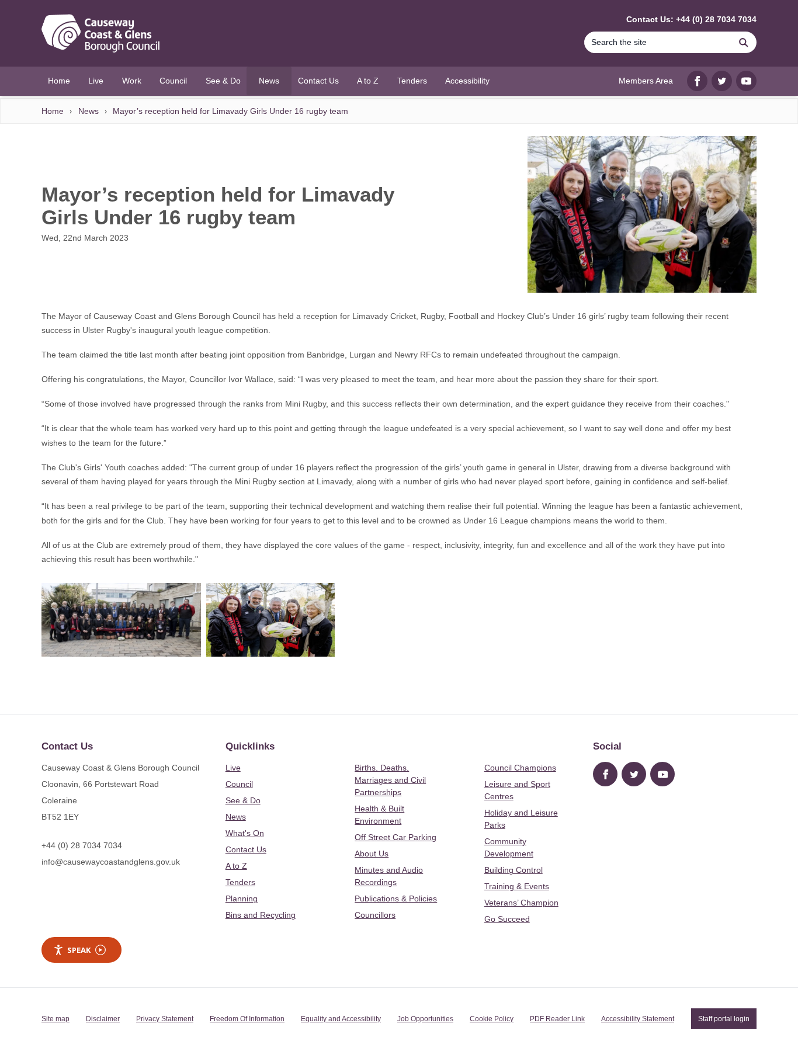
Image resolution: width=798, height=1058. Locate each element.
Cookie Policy (492, 1019)
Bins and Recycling (260, 915)
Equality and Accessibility (341, 1019)
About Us (371, 853)
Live (233, 767)
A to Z (236, 865)
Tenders (240, 882)
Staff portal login (724, 1019)
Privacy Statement (164, 1019)
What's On (244, 833)
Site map (55, 1019)
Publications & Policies (396, 898)
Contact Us (245, 849)
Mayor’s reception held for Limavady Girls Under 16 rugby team (230, 111)
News (88, 111)
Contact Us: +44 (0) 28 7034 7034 (691, 19)
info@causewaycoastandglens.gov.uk (110, 861)
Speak (79, 950)
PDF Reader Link (557, 1019)
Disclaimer (103, 1019)
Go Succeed (507, 919)
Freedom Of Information (247, 1019)
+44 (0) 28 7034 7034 (81, 845)
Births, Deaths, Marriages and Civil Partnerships (390, 780)
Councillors (375, 915)
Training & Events (516, 886)
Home (52, 111)
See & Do (243, 800)
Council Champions (520, 767)
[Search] (743, 42)
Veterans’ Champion (521, 902)
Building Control (513, 870)
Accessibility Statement (637, 1019)
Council (239, 784)
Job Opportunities (425, 1019)
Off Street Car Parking (395, 837)
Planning (241, 898)
